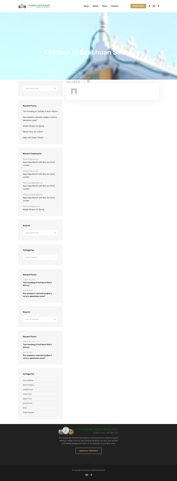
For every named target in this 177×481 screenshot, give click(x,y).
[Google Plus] (76, 82)
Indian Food (27, 394)
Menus (81, 73)
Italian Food (27, 399)
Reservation (138, 6)
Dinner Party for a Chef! (33, 132)
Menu (104, 6)
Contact (114, 6)
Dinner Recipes (28, 385)
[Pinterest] (79, 82)
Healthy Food (28, 389)
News (25, 408)
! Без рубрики (28, 380)
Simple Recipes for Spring (33, 126)
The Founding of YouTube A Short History (40, 111)
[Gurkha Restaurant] (34, 6)
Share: (68, 82)
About (95, 6)
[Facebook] (72, 82)
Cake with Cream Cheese (33, 137)
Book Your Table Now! (88, 451)
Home (86, 6)
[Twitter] (74, 82)
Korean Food (27, 403)
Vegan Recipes (28, 412)
